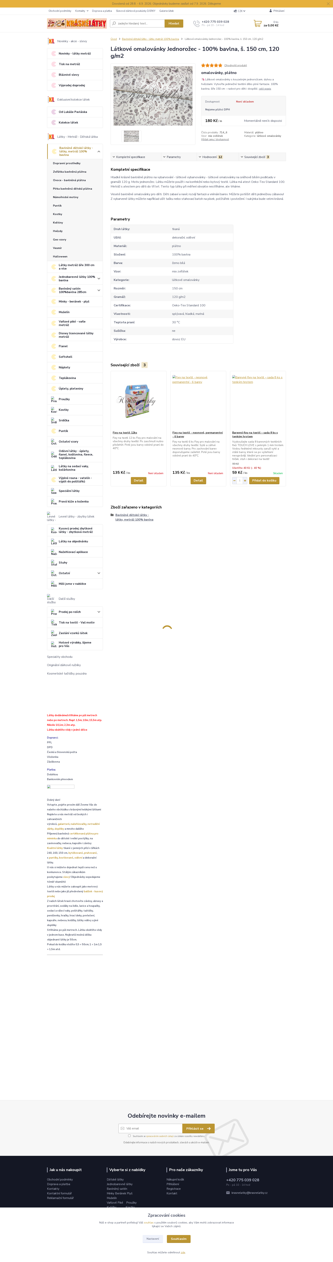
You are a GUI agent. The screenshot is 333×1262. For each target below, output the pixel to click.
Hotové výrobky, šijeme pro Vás (75, 644)
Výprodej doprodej (72, 85)
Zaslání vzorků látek (73, 633)
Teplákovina (67, 378)
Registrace (173, 1189)
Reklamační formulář (60, 1198)
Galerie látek (166, 11)
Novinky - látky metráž (75, 53)
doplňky (59, 829)
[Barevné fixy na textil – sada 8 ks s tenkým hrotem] (258, 401)
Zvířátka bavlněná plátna (69, 172)
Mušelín (64, 312)
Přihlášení (172, 1184)
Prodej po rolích (70, 612)
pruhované (90, 853)
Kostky (57, 214)
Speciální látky (69, 491)
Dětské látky (115, 1179)
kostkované (66, 858)
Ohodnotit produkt (235, 65)
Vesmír (57, 248)
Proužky (64, 399)
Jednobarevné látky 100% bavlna (77, 278)
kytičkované (75, 853)
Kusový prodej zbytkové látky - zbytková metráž (76, 530)
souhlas (149, 1222)
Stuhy (63, 563)
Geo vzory (59, 239)
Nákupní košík (175, 1179)
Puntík (57, 206)
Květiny (58, 222)
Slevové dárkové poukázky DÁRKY (135, 11)
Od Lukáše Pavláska (73, 112)
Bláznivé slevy (69, 75)
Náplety (64, 367)
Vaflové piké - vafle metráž (72, 323)
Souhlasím (179, 1239)
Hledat (174, 23)
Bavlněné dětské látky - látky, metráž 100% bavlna (76, 151)
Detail (138, 480)
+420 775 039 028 (215, 22)
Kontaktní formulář (59, 1193)
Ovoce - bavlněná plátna (69, 180)
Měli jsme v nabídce (72, 584)
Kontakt (171, 1193)
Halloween (60, 256)
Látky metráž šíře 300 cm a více (76, 267)
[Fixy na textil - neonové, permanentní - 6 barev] (198, 401)
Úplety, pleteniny (71, 389)
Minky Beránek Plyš (120, 1193)
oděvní (78, 858)
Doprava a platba (102, 11)
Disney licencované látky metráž (76, 335)
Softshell (65, 357)
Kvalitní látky (55, 848)
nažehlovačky (78, 824)
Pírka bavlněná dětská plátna (72, 189)
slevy (66, 877)
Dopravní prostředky (66, 163)
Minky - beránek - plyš (74, 301)
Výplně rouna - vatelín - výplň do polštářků (75, 479)
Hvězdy (57, 231)
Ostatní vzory (68, 442)
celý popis (265, 89)
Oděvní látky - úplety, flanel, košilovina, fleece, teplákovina (76, 454)
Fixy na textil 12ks (125, 432)
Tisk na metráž (69, 64)
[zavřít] (328, 4)
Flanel (63, 346)
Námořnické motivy (65, 197)
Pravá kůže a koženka (74, 501)
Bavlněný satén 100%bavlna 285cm (72, 290)
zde (183, 1252)
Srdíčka (64, 420)
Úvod (114, 39)
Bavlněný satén (117, 1189)
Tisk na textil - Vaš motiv (77, 622)
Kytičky (112, 1207)
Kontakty (80, 11)
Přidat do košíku (264, 480)
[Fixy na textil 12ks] (138, 401)
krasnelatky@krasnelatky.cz (249, 1193)
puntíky (53, 858)
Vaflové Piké (115, 1203)
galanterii (63, 824)
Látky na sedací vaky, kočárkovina (74, 468)
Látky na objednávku (73, 541)
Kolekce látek (68, 122)
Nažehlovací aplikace (73, 552)
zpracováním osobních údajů (160, 1136)
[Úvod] (77, 23)
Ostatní (64, 573)
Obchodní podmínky (60, 11)
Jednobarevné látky (120, 1184)
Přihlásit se (195, 1129)
